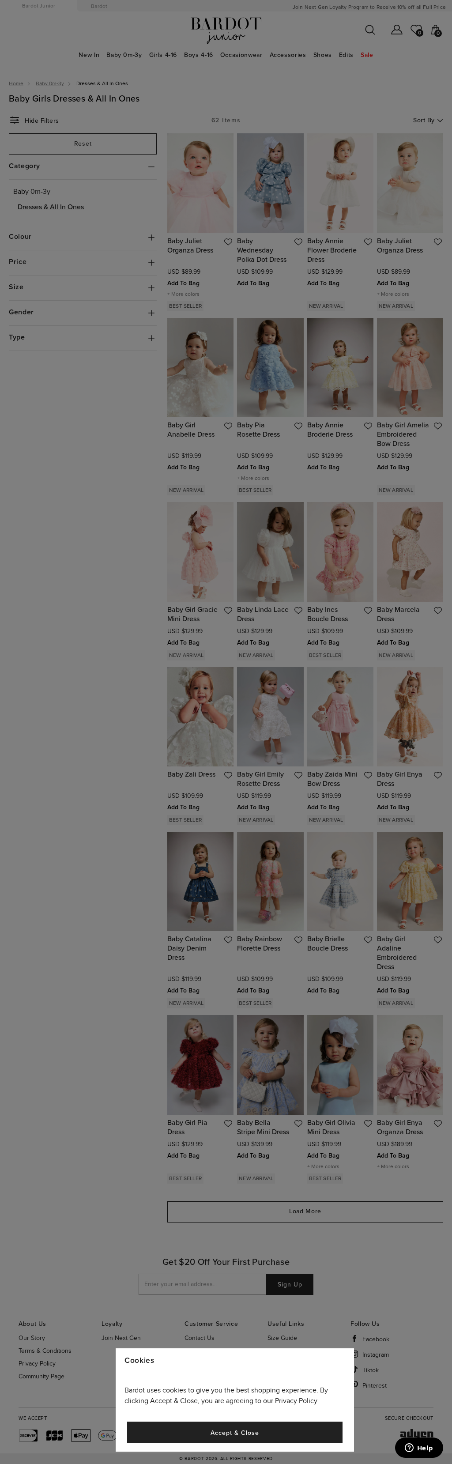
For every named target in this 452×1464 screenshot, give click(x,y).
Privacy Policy (296, 1401)
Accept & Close (235, 1433)
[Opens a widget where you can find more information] (419, 1449)
